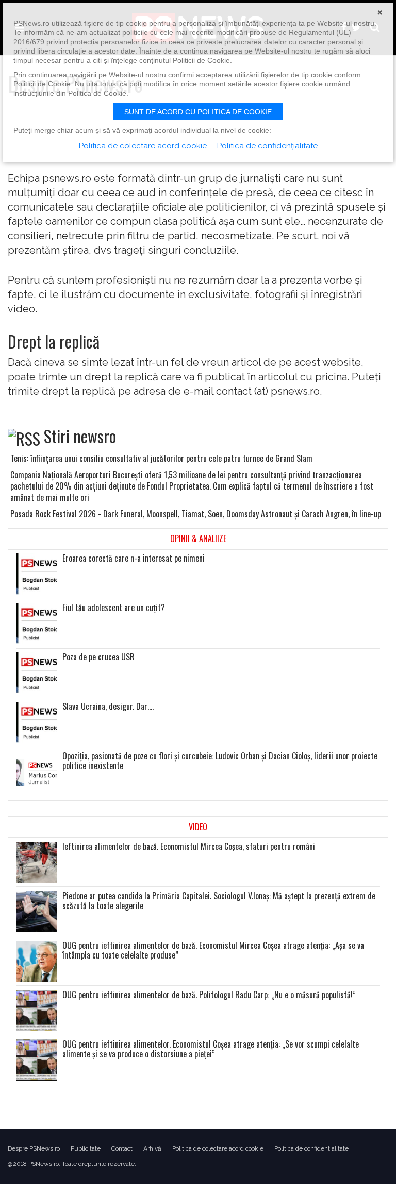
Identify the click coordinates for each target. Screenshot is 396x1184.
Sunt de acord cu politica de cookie (198, 112)
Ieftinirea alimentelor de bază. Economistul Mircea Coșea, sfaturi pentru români (188, 846)
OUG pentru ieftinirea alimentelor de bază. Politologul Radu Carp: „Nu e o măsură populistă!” (209, 995)
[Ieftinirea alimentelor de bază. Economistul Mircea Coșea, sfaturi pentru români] (36, 862)
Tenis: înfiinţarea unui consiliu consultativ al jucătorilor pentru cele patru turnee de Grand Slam (161, 458)
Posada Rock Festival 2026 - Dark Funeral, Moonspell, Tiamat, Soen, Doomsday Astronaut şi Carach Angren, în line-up (195, 514)
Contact (122, 1148)
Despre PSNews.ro (34, 1148)
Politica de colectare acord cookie (217, 1148)
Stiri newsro (80, 436)
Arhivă (152, 1148)
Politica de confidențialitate (311, 1148)
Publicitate (86, 1148)
